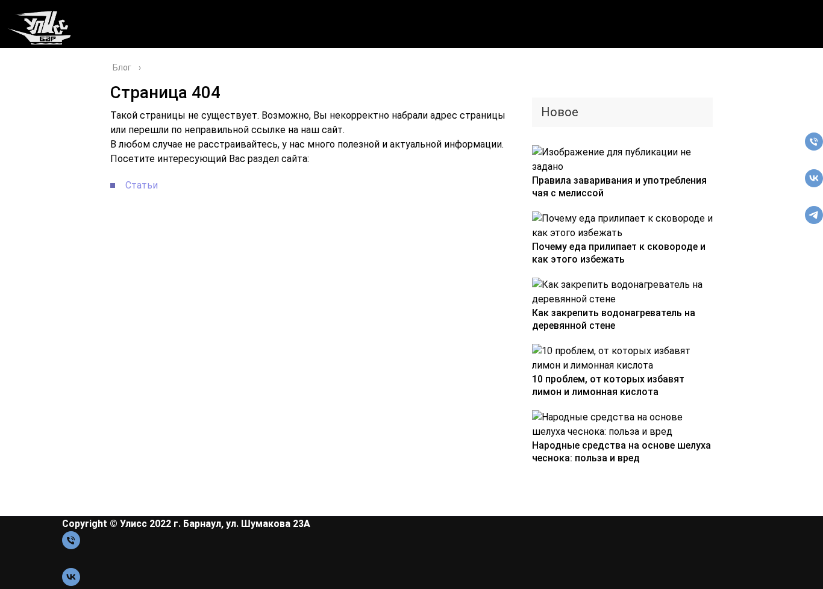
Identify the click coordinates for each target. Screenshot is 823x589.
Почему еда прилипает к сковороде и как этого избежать (619, 253)
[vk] (814, 184)
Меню (24, 94)
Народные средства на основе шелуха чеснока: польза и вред (621, 452)
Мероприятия (46, 79)
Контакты (35, 109)
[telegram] (814, 220)
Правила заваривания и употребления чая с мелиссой (619, 187)
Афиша (19, 64)
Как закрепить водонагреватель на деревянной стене (613, 319)
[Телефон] (814, 147)
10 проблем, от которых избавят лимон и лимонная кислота (608, 385)
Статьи (141, 185)
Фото (23, 124)
